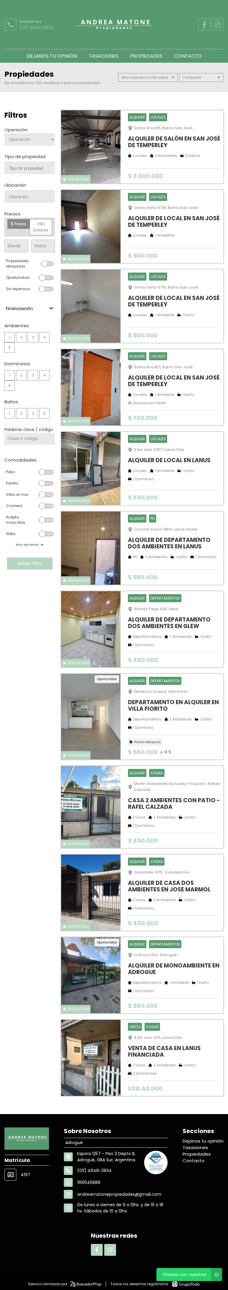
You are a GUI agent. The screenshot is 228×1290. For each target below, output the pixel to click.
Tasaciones (103, 56)
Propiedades (146, 56)
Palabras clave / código (28, 429)
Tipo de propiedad (24, 156)
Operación (16, 130)
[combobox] (29, 167)
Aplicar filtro (30, 563)
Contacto (188, 56)
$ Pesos (18, 224)
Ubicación (15, 185)
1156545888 (88, 1182)
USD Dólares (40, 227)
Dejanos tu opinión (52, 56)
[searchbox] (32, 168)
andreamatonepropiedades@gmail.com (119, 1194)
